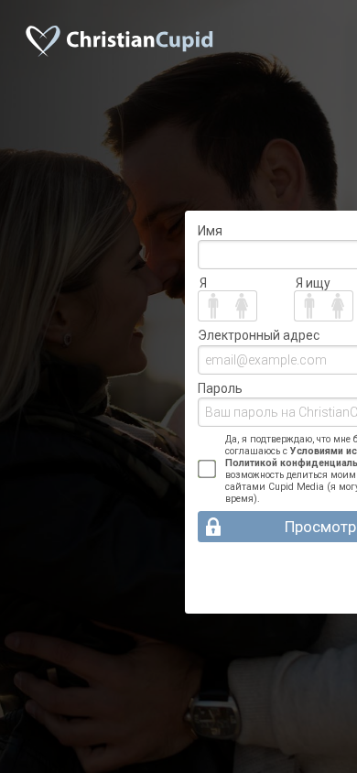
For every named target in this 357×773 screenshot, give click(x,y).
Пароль (220, 388)
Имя (210, 230)
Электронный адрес (258, 335)
